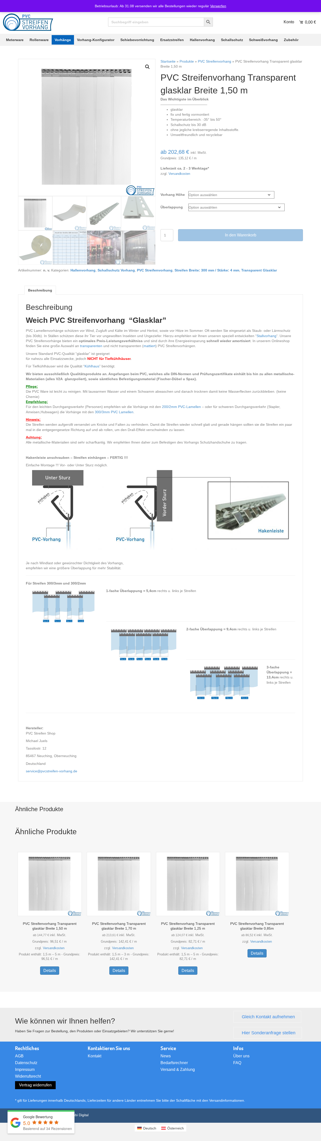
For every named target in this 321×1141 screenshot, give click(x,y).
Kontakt (94, 1056)
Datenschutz (26, 1063)
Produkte (187, 61)
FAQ (237, 1063)
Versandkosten (179, 174)
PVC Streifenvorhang (214, 61)
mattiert (149, 346)
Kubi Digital (80, 1115)
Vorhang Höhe (172, 195)
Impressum (25, 1070)
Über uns (241, 1056)
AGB (19, 1056)
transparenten (91, 346)
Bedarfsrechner (174, 1063)
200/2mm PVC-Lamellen (181, 407)
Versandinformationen (226, 1100)
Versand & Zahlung (177, 1070)
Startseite (168, 61)
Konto (289, 22)
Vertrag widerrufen (35, 1085)
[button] (147, 66)
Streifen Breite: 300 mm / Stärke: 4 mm (207, 270)
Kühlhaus (92, 366)
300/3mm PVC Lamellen (114, 412)
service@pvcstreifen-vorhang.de (51, 771)
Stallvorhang (266, 336)
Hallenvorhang (83, 270)
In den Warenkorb (240, 235)
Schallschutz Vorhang (116, 270)
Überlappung (171, 207)
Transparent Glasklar (259, 270)
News (165, 1056)
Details (49, 970)
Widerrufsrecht (28, 1076)
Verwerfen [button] (218, 6)
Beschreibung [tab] (40, 290)
